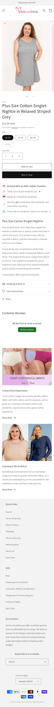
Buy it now (27, 174)
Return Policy (12, 525)
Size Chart (10, 557)
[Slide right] (33, 96)
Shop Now (7, 417)
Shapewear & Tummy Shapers (19, 595)
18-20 (7, 137)
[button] (3, 10)
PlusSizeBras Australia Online (23, 702)
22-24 (20, 137)
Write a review (27, 329)
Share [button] (8, 299)
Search (9, 512)
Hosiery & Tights (13, 602)
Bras (8, 575)
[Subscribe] (45, 661)
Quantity (5, 150)
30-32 (8, 144)
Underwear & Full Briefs (17, 582)
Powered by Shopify (38, 702)
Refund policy (12, 544)
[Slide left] (21, 96)
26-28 (33, 137)
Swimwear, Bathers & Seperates (20, 588)
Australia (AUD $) (26, 681)
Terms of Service (13, 518)
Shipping (15, 127)
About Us (10, 551)
